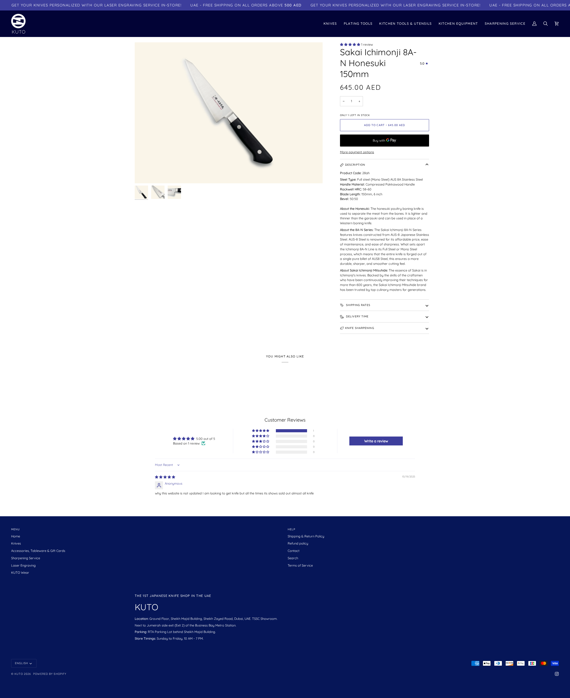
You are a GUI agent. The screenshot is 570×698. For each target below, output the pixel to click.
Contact (293, 551)
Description (355, 164)
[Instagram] (557, 674)
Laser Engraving (23, 565)
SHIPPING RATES (357, 305)
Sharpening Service (25, 558)
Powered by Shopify (49, 674)
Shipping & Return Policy (306, 536)
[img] (165, 477)
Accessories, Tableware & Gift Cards (38, 551)
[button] (330, 23)
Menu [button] (15, 529)
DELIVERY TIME (357, 316)
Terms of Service (300, 565)
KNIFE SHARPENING (359, 328)
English (21, 663)
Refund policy (298, 543)
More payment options (357, 152)
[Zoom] (229, 112)
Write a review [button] (376, 441)
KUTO (18, 674)
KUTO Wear (20, 572)
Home (15, 536)
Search (293, 558)
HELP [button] (291, 529)
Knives (16, 543)
